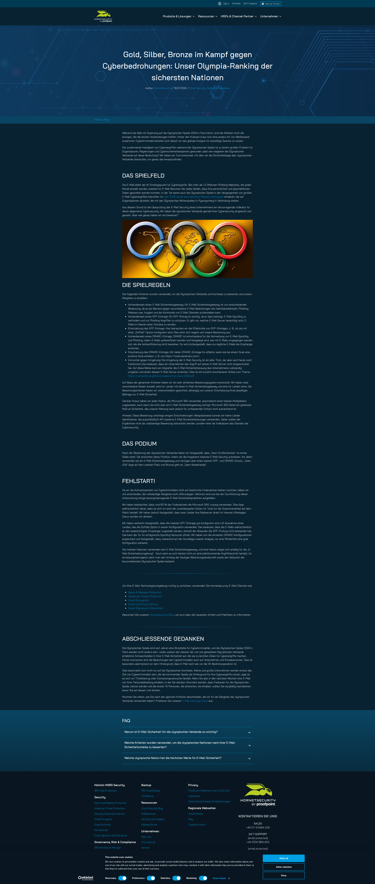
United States (195, 813)
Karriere (145, 847)
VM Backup (147, 795)
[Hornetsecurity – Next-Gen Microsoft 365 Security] (103, 16)
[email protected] (258, 838)
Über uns (146, 836)
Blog (107, 119)
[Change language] (223, 4)
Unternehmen (269, 16)
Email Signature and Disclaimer (110, 835)
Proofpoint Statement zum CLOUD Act (209, 790)
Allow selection (284, 867)
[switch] (151, 878)
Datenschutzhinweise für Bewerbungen (209, 801)
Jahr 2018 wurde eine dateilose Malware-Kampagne (194, 196)
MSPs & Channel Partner (237, 16)
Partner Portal (272, 3)
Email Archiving (102, 824)
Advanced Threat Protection (109, 808)
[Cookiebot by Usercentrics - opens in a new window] (86, 878)
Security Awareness (218, 88)
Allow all (283, 858)
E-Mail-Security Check (195, 700)
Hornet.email (101, 830)
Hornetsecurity (162, 88)
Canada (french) (197, 824)
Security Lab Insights (152, 819)
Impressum (194, 795)
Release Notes (149, 824)
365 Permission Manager (107, 847)
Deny (283, 875)
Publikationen (148, 813)
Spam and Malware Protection (110, 802)
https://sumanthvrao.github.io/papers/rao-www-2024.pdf (161, 376)
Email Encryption (103, 819)
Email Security (197, 88)
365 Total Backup (150, 790)
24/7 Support (250, 3)
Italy (190, 819)
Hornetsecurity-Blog (162, 614)
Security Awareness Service (109, 813)
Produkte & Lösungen (177, 16)
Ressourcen (206, 16)
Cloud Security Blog (152, 808)
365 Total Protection (105, 790)
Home (97, 119)
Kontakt (236, 3)
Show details (219, 878)
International (148, 842)
